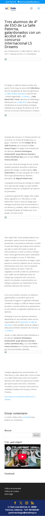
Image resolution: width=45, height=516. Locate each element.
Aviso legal (9, 494)
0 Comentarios (30, 54)
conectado (26, 417)
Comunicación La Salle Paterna (20, 51)
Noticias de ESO (16, 54)
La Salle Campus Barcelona (15, 94)
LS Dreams (25, 96)
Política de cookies (12, 491)
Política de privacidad (13, 488)
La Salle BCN (21, 102)
